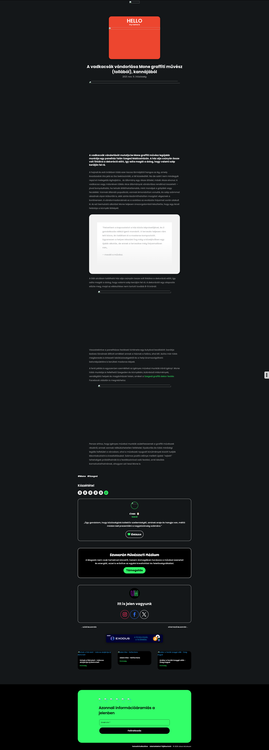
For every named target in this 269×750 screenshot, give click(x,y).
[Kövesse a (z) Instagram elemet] (124, 614)
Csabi (132, 513)
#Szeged (92, 476)
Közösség (141, 76)
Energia (136, 534)
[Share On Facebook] (85, 493)
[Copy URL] (106, 493)
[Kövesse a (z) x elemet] (144, 614)
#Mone (82, 476)
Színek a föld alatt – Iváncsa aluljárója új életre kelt (92, 661)
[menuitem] (266, 378)
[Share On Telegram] (96, 493)
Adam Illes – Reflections (130, 658)
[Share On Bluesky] (80, 493)
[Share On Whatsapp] (101, 493)
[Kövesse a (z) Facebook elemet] (134, 614)
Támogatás (134, 570)
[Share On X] (90, 493)
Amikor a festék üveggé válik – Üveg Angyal (172, 661)
